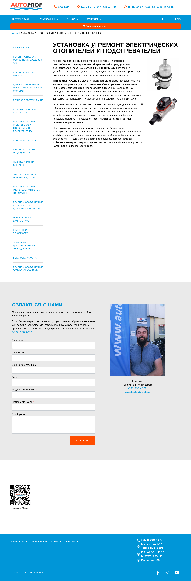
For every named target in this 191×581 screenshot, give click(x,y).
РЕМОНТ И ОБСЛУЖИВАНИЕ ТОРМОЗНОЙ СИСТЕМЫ (28, 269)
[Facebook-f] (158, 573)
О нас (70, 19)
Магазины (47, 19)
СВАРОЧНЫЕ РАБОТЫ (24, 140)
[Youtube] (177, 573)
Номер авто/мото (22, 402)
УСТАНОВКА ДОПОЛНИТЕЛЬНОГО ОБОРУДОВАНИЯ (24, 245)
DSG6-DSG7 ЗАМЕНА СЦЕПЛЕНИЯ (23, 163)
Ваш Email (18, 352)
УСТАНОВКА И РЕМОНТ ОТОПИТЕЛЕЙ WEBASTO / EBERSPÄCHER (26, 190)
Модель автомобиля (24, 390)
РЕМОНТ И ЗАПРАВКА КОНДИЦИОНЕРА (24, 151)
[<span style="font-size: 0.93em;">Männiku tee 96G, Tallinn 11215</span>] (78, 6)
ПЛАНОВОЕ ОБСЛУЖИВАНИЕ (28, 100)
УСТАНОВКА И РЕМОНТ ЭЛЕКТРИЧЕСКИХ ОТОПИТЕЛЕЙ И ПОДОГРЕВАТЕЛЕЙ (25, 126)
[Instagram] (167, 573)
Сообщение (18, 414)
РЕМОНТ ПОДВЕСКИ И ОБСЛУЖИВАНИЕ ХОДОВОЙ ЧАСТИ (27, 60)
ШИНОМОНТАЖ (21, 47)
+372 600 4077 (137, 388)
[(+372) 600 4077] (138, 540)
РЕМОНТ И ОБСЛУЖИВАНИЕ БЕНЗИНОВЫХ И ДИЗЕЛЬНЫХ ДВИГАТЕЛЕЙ (28, 205)
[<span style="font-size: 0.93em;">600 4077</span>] (55, 6)
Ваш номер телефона (24, 365)
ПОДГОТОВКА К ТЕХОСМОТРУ (21, 232)
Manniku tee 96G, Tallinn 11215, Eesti (152, 546)
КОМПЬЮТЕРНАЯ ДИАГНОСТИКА (22, 219)
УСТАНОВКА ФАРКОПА (24, 258)
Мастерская (19, 19)
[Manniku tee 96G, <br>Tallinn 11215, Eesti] (138, 546)
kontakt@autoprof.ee (137, 392)
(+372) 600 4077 (22, 332)
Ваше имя (17, 340)
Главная (14, 33)
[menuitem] (164, 19)
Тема (15, 377)
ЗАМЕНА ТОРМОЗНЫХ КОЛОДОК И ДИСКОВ (24, 176)
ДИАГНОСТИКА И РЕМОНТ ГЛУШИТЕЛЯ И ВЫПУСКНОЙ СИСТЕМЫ (27, 88)
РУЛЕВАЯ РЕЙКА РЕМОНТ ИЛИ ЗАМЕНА (26, 111)
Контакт (92, 19)
